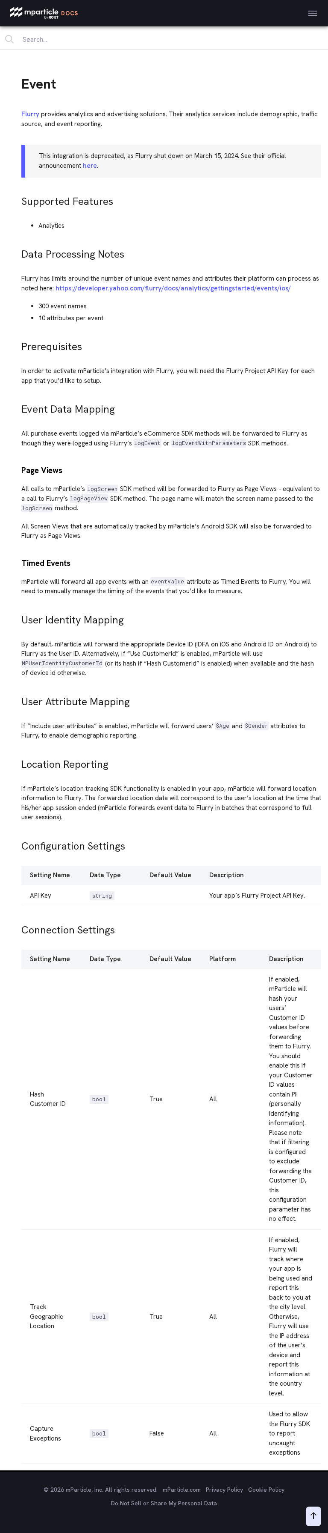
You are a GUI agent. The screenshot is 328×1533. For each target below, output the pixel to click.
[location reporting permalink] (17, 762)
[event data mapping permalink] (17, 407)
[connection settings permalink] (17, 927)
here (90, 165)
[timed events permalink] (17, 562)
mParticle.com (182, 1489)
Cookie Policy (266, 1489)
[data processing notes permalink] (17, 252)
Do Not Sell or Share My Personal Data (164, 1503)
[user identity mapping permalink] (17, 617)
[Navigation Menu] (313, 13)
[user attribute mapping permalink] (17, 699)
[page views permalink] (17, 469)
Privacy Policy (224, 1489)
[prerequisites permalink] (17, 344)
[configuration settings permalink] (17, 843)
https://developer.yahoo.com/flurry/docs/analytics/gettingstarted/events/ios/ (173, 288)
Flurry (30, 114)
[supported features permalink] (17, 199)
